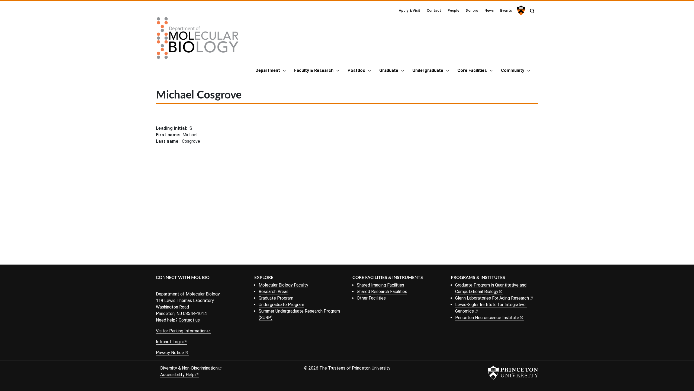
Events (506, 10)
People (453, 10)
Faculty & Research (313, 70)
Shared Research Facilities (382, 291)
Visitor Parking (181, 330)
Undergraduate (427, 70)
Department (267, 70)
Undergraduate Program (281, 304)
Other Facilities (371, 298)
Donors (472, 10)
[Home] (197, 40)
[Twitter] (167, 286)
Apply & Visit (409, 10)
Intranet (169, 341)
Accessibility (177, 374)
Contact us (189, 320)
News (489, 10)
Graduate (388, 70)
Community (512, 70)
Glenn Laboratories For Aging (492, 298)
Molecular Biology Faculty (283, 285)
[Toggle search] (532, 10)
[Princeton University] (520, 10)
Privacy (170, 352)
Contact (434, 10)
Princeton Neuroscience (487, 317)
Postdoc (356, 70)
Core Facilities (472, 70)
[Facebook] (159, 286)
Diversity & (189, 368)
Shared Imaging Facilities (380, 285)
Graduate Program (276, 298)
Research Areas (273, 291)
